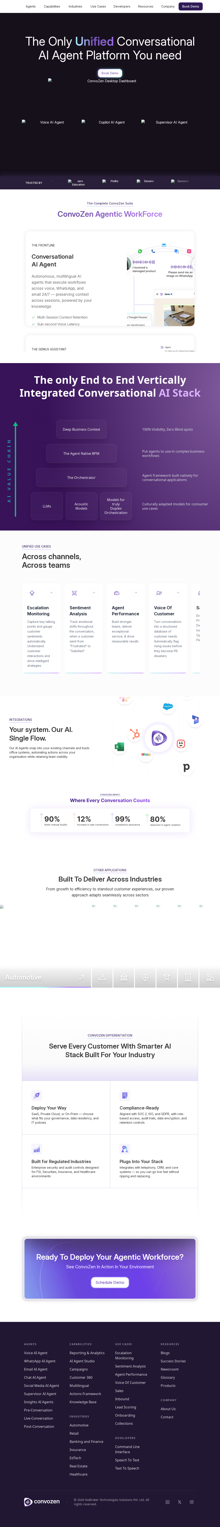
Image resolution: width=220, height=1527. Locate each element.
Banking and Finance (86, 1441)
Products (168, 1385)
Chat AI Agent (35, 1377)
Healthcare (78, 1474)
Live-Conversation (38, 1418)
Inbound (122, 1399)
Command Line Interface (127, 1449)
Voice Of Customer (130, 1382)
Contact (167, 1417)
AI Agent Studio (82, 1361)
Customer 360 (81, 1377)
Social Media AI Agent (41, 1385)
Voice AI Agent (35, 1353)
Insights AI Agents (38, 1402)
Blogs (165, 1353)
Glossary (168, 1377)
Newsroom (170, 1369)
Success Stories (173, 1361)
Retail (74, 1433)
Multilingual (79, 1385)
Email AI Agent (35, 1369)
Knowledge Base (83, 1402)
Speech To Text (127, 1460)
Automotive (79, 1425)
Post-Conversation (39, 1426)
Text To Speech (127, 1468)
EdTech (75, 1458)
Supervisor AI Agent (40, 1393)
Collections (124, 1423)
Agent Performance (131, 1374)
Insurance (78, 1449)
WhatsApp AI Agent (39, 1361)
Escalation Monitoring (124, 1355)
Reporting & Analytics (87, 1353)
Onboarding (125, 1415)
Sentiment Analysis (131, 1366)
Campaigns (79, 1369)
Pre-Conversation (38, 1410)
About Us (168, 1408)
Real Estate (78, 1466)
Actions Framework (85, 1393)
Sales (119, 1390)
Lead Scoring (125, 1407)
